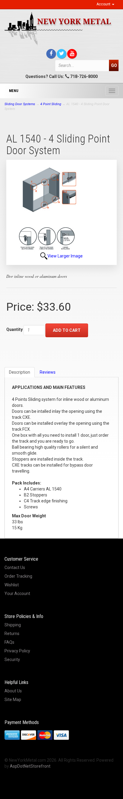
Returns (11, 633)
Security (12, 659)
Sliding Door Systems (19, 104)
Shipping (12, 624)
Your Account (17, 593)
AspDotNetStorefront (30, 766)
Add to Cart (67, 330)
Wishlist (11, 584)
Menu (13, 91)
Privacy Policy (17, 650)
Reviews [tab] (48, 372)
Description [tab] (19, 372)
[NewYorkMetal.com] (61, 29)
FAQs (9, 642)
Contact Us (14, 567)
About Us (13, 690)
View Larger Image (65, 256)
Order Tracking (18, 576)
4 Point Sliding (50, 104)
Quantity (14, 329)
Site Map (12, 699)
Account (103, 4)
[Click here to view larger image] (47, 208)
